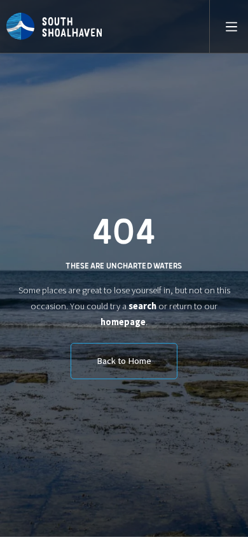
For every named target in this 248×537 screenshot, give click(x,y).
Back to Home (124, 360)
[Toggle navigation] (226, 27)
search (142, 306)
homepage (123, 322)
